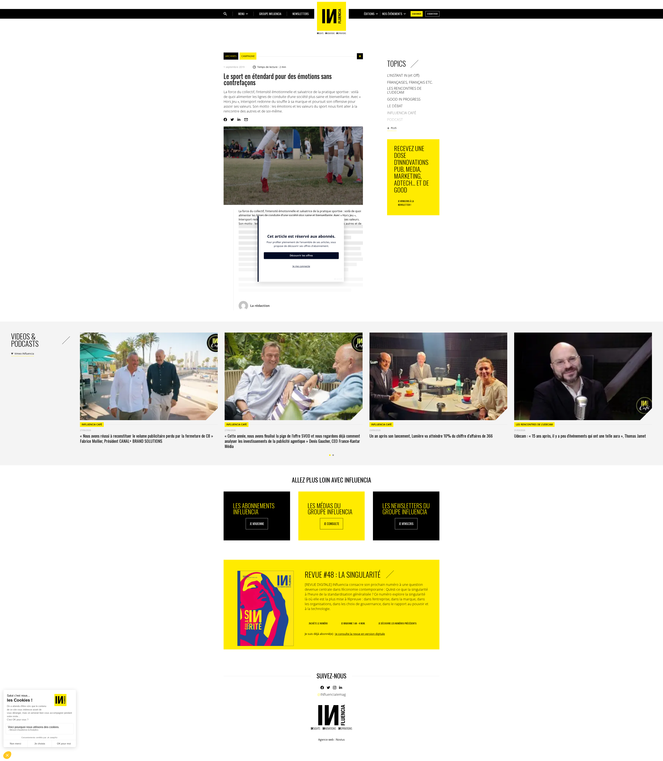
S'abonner (416, 13)
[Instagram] (334, 687)
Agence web (326, 739)
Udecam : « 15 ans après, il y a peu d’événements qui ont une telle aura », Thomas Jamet (580, 436)
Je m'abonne (257, 523)
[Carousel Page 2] (333, 455)
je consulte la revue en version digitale (360, 634)
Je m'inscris (406, 523)
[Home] (331, 18)
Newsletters (300, 14)
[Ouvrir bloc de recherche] (225, 13)
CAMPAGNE (248, 56)
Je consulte (331, 523)
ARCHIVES (231, 56)
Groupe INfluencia (270, 14)
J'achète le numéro (318, 623)
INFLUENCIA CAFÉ (92, 424)
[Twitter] (232, 119)
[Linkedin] (239, 119)
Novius (340, 739)
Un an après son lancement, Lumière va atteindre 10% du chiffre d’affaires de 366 (431, 436)
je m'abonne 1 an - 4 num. (353, 623)
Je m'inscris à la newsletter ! (406, 202)
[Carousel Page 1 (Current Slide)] (330, 455)
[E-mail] (246, 119)
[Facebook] (225, 119)
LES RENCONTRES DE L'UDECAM (534, 424)
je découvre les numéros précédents (397, 623)
